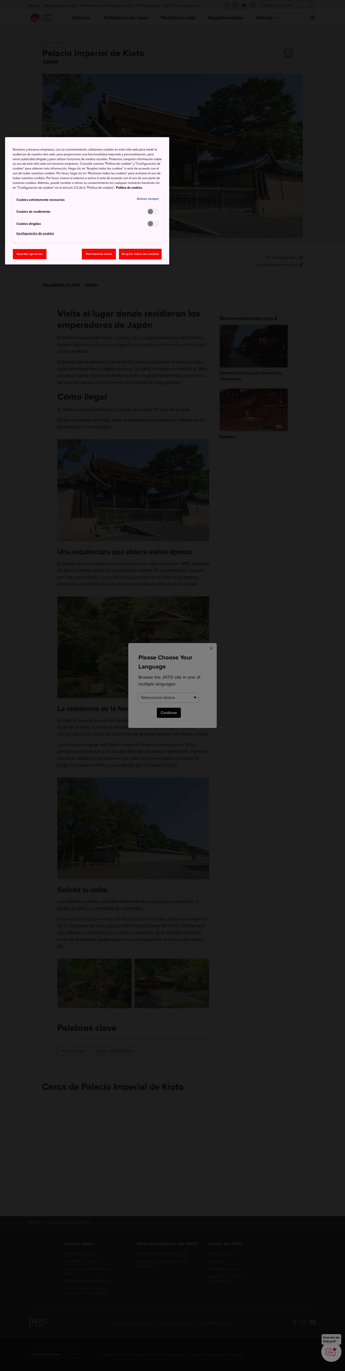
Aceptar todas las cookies (140, 254)
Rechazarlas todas (99, 254)
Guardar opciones (29, 254)
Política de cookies (129, 188)
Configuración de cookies (35, 233)
